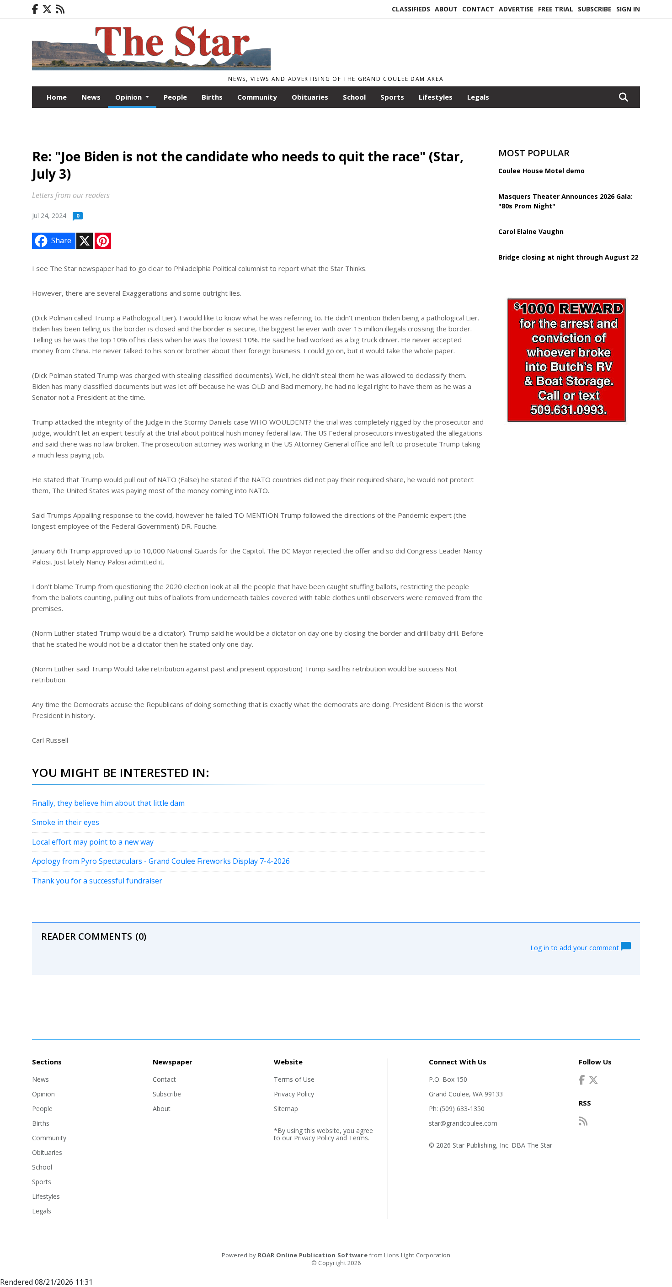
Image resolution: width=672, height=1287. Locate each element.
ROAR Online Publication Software (313, 1255)
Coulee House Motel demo (541, 170)
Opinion (43, 1094)
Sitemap (286, 1108)
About (446, 9)
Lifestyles (436, 96)
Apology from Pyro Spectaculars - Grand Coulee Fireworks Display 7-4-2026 (161, 861)
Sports (392, 96)
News (91, 96)
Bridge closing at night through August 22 (568, 257)
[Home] (151, 68)
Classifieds (411, 9)
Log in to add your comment (575, 947)
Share (61, 240)
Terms (358, 1137)
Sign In (628, 9)
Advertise (516, 9)
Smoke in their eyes (65, 822)
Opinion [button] (129, 96)
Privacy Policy (294, 1094)
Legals (478, 96)
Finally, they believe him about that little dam (108, 803)
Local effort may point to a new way (93, 842)
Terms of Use (294, 1079)
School (354, 96)
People (175, 96)
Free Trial (555, 9)
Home (57, 96)
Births (212, 96)
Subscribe (595, 9)
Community (257, 96)
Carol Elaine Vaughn (531, 231)
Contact (478, 9)
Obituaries (310, 96)
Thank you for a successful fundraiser (97, 881)
